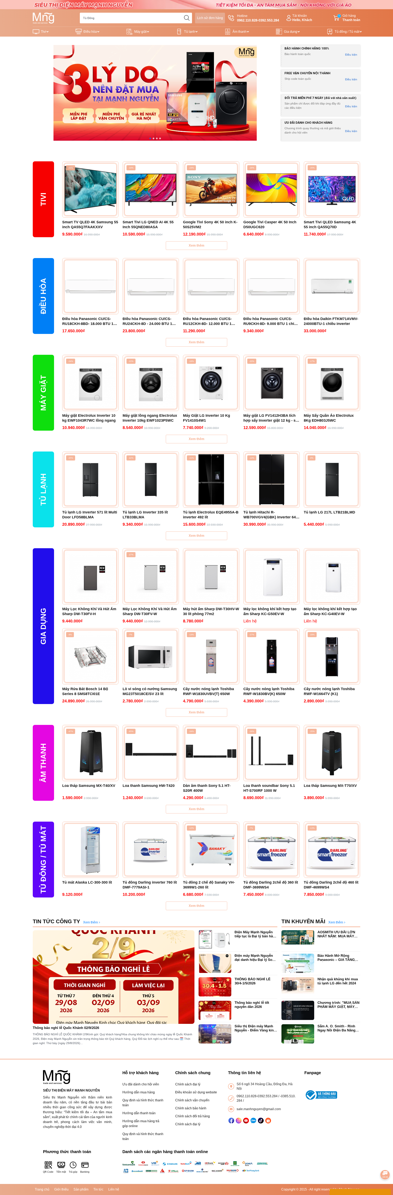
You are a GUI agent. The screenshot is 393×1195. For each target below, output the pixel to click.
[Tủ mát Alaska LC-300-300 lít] (90, 850)
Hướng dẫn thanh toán (139, 1113)
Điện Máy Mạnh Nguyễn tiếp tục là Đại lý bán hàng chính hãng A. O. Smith (256, 934)
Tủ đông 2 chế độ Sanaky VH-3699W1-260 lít (209, 884)
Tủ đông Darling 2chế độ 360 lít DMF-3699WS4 (270, 884)
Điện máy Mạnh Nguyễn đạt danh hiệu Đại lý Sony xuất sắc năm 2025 (255, 958)
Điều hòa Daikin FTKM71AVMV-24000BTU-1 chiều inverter (331, 321)
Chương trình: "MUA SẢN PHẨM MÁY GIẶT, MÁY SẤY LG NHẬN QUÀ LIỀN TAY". (338, 1005)
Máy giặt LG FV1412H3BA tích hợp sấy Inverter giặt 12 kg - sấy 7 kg (271, 418)
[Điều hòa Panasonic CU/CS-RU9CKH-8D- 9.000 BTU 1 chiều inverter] (271, 286)
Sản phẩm (80, 1189)
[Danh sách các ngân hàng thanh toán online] (196, 1167)
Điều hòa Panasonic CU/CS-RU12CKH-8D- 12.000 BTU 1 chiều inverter (207, 321)
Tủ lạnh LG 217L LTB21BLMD (329, 512)
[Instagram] (238, 1120)
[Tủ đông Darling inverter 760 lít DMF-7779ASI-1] (151, 850)
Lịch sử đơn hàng (210, 18)
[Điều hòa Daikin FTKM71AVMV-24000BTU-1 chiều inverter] (332, 286)
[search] (186, 17)
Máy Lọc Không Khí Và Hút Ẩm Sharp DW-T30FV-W (150, 611)
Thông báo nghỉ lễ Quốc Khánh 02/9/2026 (66, 1028)
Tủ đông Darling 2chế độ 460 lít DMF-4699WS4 (331, 884)
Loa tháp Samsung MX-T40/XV (88, 786)
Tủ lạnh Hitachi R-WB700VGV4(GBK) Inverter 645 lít (270, 515)
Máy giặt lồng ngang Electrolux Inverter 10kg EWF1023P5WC (150, 417)
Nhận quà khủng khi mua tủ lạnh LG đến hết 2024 (337, 981)
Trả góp (73, 1171)
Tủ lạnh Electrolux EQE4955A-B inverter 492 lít (210, 514)
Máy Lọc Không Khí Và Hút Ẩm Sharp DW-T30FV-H (89, 611)
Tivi (43, 31)
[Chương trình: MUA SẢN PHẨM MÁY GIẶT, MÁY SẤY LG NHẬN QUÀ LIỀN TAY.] (297, 1010)
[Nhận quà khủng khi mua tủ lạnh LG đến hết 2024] (297, 986)
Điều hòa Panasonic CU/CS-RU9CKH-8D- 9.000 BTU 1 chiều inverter (270, 321)
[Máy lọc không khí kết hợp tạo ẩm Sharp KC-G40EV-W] (332, 576)
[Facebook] (231, 1120)
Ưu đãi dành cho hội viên (140, 1084)
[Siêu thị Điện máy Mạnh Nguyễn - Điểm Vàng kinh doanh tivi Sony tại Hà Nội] (215, 1033)
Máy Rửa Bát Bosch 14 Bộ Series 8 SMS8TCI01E (85, 691)
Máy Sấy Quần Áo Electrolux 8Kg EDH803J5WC (329, 417)
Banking (84, 1171)
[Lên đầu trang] (385, 1163)
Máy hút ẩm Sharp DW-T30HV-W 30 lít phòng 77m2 (211, 611)
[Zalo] (253, 1120)
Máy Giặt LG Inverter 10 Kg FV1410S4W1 (206, 417)
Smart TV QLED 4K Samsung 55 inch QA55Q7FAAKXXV (90, 224)
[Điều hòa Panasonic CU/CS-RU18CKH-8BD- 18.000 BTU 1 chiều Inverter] (90, 286)
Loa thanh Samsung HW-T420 (149, 786)
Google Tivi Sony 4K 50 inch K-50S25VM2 (210, 224)
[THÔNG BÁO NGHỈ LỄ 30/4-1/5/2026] (215, 986)
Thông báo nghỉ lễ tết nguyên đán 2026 (252, 1005)
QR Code (48, 1171)
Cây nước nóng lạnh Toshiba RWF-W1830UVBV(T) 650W (208, 691)
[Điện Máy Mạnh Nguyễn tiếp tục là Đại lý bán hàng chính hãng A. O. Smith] (215, 939)
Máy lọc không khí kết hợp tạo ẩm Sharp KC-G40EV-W (330, 611)
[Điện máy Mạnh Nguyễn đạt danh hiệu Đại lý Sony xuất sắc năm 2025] (215, 963)
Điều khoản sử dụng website (196, 1092)
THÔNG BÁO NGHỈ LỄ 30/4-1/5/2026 (252, 981)
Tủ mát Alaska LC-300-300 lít (87, 882)
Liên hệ (113, 1189)
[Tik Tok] (260, 1120)
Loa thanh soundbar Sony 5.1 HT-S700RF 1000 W (269, 788)
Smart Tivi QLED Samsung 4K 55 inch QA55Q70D (330, 224)
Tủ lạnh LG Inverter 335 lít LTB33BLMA (145, 514)
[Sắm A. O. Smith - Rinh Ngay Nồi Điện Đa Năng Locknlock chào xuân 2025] (297, 1033)
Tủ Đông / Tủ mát (43, 860)
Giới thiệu (61, 1189)
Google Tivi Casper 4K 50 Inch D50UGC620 (269, 224)
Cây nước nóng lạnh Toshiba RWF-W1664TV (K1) (329, 691)
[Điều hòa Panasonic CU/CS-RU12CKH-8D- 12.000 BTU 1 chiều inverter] (211, 286)
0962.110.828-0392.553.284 (257, 1096)
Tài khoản (302, 18)
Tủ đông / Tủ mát (347, 31)
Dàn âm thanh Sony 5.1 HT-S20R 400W (206, 788)
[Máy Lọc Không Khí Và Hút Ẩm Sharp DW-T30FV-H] (90, 576)
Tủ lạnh (189, 31)
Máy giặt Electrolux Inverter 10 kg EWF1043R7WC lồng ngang (89, 417)
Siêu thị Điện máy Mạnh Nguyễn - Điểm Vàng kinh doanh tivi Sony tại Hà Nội (256, 1028)
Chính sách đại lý (187, 1084)
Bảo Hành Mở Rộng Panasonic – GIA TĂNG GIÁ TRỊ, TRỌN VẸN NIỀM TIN (338, 958)
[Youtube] (246, 1120)
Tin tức (98, 1189)
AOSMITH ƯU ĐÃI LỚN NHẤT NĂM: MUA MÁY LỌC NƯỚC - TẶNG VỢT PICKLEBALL (337, 934)
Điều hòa (90, 31)
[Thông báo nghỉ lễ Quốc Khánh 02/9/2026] (113, 977)
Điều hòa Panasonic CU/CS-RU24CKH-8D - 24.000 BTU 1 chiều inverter (147, 321)
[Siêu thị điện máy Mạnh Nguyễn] (196, 4)
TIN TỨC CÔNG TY (56, 921)
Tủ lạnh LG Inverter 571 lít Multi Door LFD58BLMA (89, 514)
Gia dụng (290, 31)
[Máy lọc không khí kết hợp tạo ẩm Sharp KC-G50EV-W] (271, 576)
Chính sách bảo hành (190, 1108)
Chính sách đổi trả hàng (192, 1116)
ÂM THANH (43, 763)
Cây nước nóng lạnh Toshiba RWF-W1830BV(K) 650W (268, 691)
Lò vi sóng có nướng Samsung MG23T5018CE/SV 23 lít (150, 691)
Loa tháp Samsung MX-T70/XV (330, 786)
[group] (155, 93)
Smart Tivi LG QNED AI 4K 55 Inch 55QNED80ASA (148, 224)
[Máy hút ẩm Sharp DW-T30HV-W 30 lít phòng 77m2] (211, 576)
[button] (150, 138)
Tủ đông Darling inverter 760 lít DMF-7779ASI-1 (150, 884)
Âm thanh (239, 31)
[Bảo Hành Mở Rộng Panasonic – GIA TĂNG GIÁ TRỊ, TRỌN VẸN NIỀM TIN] (297, 963)
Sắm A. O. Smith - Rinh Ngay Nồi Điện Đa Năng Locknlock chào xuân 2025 (338, 1028)
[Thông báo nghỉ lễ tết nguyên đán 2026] (215, 1010)
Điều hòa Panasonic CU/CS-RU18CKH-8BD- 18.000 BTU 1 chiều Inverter (87, 321)
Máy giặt (140, 31)
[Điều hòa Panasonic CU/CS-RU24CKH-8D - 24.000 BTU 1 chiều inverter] (151, 286)
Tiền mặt (61, 1171)
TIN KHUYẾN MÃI (303, 921)
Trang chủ (42, 1189)
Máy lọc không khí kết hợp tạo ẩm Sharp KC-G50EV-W (269, 611)
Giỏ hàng (349, 18)
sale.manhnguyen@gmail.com (259, 1109)
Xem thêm (196, 245)
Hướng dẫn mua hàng (138, 1092)
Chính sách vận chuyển (192, 1100)
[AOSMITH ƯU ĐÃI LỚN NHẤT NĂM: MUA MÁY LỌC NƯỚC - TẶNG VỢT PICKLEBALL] (297, 939)
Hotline (258, 18)
